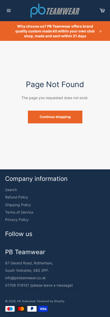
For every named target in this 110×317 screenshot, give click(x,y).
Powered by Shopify (50, 301)
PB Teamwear (26, 301)
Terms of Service (19, 212)
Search (11, 189)
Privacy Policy (17, 219)
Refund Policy (16, 197)
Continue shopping (55, 117)
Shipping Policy (18, 205)
